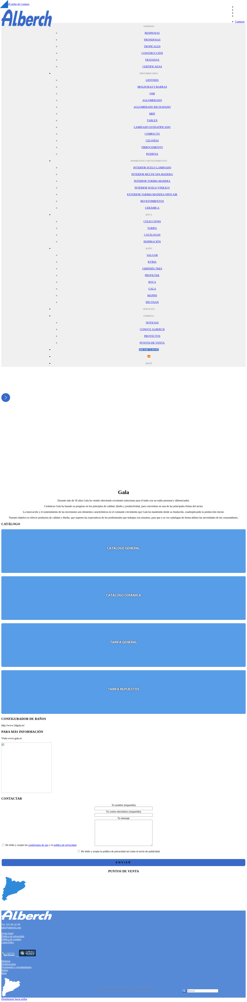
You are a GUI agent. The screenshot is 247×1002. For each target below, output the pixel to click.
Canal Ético (7, 942)
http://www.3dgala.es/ (13, 725)
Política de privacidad (12, 936)
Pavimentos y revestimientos (16, 967)
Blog (4, 973)
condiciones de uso (38, 845)
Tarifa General (123, 642)
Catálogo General (123, 548)
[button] (5, 397)
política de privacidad (65, 845)
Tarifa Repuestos (123, 689)
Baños (4, 970)
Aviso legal (7, 933)
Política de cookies (11, 939)
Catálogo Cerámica (123, 595)
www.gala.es (15, 738)
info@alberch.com (11, 927)
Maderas (5, 961)
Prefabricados (8, 964)
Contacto (239, 21)
